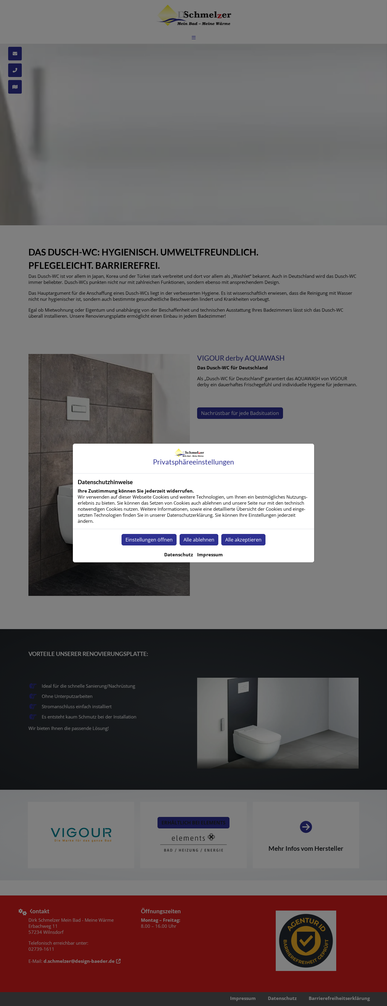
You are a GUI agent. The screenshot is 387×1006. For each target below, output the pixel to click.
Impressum (210, 554)
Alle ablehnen (199, 539)
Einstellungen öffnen (149, 539)
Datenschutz (178, 554)
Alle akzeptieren (243, 539)
